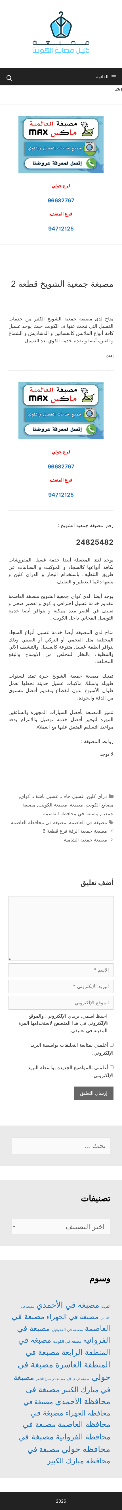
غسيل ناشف (45, 796)
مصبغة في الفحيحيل (67, 1330)
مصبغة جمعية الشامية (85, 840)
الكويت (105, 1307)
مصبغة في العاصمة (88, 822)
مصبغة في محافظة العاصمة (70, 813)
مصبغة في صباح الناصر (50, 1379)
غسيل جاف (72, 796)
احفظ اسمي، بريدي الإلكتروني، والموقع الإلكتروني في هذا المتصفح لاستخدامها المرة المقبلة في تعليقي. (63, 1023)
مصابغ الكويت (99, 805)
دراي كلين (97, 796)
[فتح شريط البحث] (9, 78)
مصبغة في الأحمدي (67, 1305)
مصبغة (76, 805)
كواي (25, 796)
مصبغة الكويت (52, 805)
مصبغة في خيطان (78, 1379)
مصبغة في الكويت (67, 1341)
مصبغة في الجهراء (72, 1316)
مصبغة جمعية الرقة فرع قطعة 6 (75, 831)
